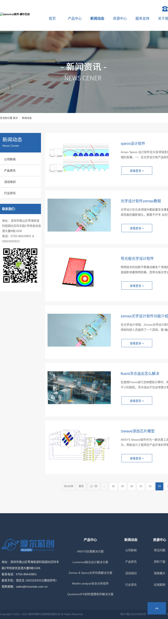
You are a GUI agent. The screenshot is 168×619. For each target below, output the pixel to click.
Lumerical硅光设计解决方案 (90, 562)
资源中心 (120, 19)
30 (131, 486)
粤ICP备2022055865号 (133, 614)
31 (141, 486)
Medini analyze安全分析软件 (90, 583)
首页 (52, 19)
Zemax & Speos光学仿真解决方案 (90, 572)
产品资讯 (10, 170)
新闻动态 (97, 19)
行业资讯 (10, 193)
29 (122, 486)
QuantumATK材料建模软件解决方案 (90, 594)
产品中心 (75, 19)
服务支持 (142, 19)
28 (113, 486)
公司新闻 (10, 159)
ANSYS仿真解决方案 (90, 551)
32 (150, 486)
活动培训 (10, 181)
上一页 (93, 486)
